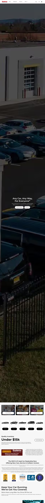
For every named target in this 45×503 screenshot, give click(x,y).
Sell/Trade (15, 1)
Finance (20, 1)
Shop (10, 1)
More (26, 1)
